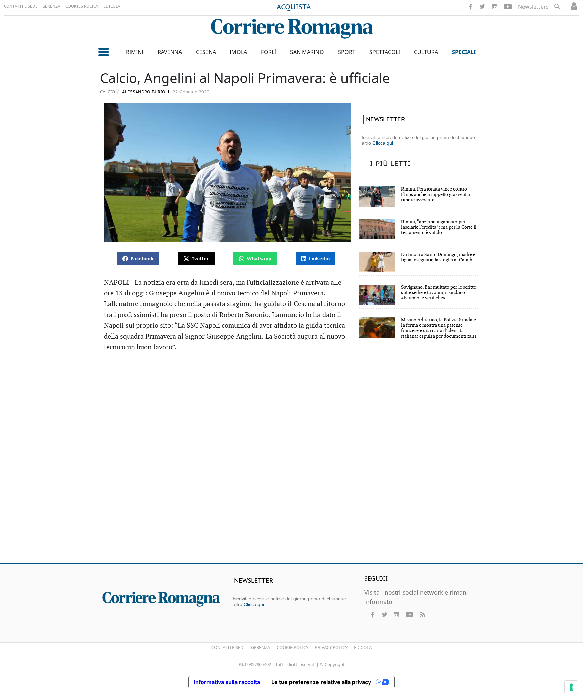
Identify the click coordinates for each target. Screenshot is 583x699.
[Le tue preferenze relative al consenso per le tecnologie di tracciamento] (571, 687)
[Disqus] (291, 460)
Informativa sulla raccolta (227, 682)
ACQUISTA (294, 7)
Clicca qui (382, 143)
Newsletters (533, 6)
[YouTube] (507, 6)
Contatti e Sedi (228, 647)
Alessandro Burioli (145, 92)
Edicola (363, 647)
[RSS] (422, 614)
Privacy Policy (331, 647)
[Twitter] (482, 6)
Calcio (107, 92)
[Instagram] (494, 6)
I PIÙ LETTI (390, 164)
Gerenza (260, 647)
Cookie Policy (292, 647)
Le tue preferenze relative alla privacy (321, 682)
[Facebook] (470, 6)
